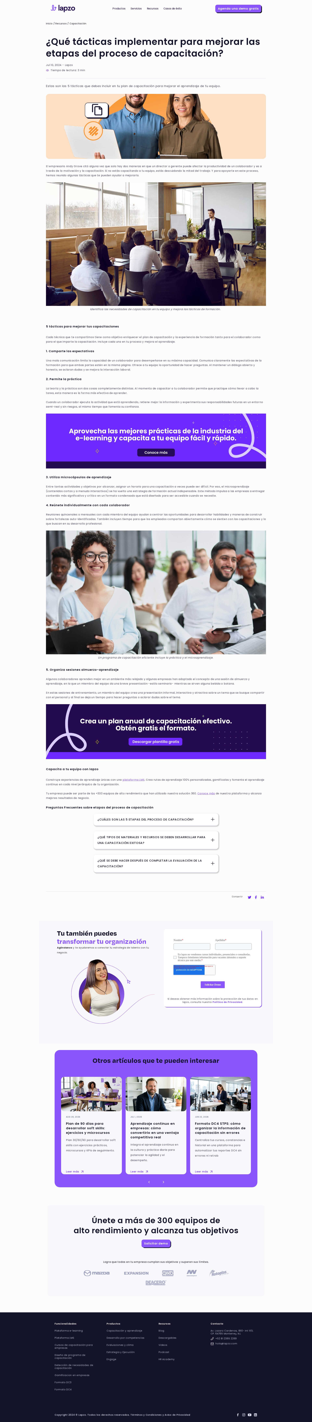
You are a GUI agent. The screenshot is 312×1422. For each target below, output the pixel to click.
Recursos (61, 23)
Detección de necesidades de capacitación (74, 1367)
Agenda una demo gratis (238, 8)
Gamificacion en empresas (72, 1375)
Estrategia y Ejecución (121, 1352)
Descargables (167, 1337)
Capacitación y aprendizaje (124, 1330)
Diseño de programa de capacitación (70, 1357)
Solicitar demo (156, 1243)
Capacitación (78, 23)
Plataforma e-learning (69, 1330)
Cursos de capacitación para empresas (74, 1347)
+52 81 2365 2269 (226, 1338)
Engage (111, 1359)
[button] (119, 9)
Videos (163, 1345)
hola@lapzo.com (226, 1343)
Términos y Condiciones (146, 1414)
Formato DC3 (63, 1382)
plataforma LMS (134, 780)
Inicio (49, 23)
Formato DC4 (63, 1389)
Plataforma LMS (64, 1337)
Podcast (164, 1352)
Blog (161, 1330)
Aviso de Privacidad (177, 1414)
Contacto (217, 1323)
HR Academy (167, 1359)
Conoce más (206, 793)
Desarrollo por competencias (125, 1337)
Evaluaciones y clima (120, 1345)
